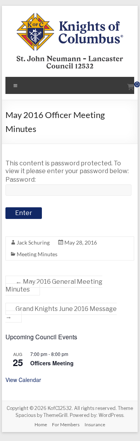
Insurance (95, 424)
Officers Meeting (52, 363)
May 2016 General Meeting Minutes (53, 285)
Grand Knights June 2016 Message (61, 312)
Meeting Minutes (37, 254)
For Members (66, 424)
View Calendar (23, 380)
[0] (130, 87)
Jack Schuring (33, 242)
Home (41, 424)
